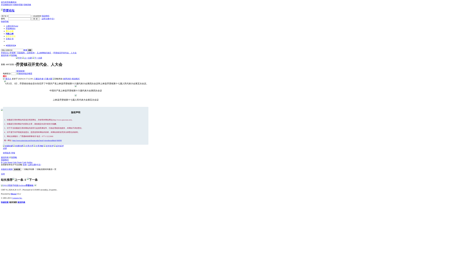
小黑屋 (9, 185)
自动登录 (37, 16)
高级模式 (5, 160)
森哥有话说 (11, 36)
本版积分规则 (7, 169)
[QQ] (3, 185)
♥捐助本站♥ (11, 45)
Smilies (29, 162)
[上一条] (18, 180)
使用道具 (7, 153)
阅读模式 (76, 79)
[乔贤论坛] (8, 10)
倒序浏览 (67, 79)
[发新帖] (13, 55)
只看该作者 (39, 79)
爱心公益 (10, 31)
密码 (3, 19)
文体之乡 (10, 39)
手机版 (15, 185)
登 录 (35, 19)
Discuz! (14, 194)
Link (15, 162)
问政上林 (10, 34)
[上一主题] (27, 58)
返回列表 (5, 55)
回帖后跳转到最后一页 (46, 169)
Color (5, 162)
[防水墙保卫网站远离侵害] (35, 185)
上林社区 (12, 26)
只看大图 (48, 79)
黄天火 (8, 79)
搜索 (25, 50)
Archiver (22, 185)
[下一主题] (37, 58)
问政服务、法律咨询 (26, 53)
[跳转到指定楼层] (24, 74)
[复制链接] (20, 71)
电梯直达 (7, 74)
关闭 (3, 174)
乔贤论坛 (5, 53)
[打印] (19, 58)
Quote (19, 162)
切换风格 (27, 5)
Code (24, 162)
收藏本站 (13, 2)
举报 (13, 153)
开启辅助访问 (7, 5)
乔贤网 (10, 29)
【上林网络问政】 (44, 53)
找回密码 (45, 16)
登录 (25, 165)
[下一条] (32, 180)
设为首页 (5, 2)
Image (10, 162)
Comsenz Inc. (17, 198)
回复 (5, 148)
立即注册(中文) (48, 19)
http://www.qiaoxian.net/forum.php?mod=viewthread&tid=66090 (37, 140)
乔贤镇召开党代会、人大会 (65, 53)
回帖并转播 (29, 169)
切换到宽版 (18, 5)
